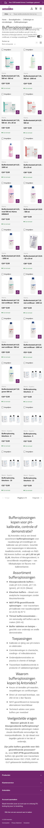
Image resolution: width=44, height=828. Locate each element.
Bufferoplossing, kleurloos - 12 (30, 479)
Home (4, 20)
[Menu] (40, 8)
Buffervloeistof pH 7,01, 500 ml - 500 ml (11, 77)
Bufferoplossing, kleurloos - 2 (30, 390)
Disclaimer (27, 823)
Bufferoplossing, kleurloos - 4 (8, 435)
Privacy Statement (17, 823)
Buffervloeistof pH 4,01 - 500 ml (33, 122)
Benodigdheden (15, 20)
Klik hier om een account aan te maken (18, 812)
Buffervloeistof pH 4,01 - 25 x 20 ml (33, 166)
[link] (8, 498)
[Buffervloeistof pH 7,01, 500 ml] (11, 61)
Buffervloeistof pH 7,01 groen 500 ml (10, 390)
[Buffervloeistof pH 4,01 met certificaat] (11, 329)
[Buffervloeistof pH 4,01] (33, 105)
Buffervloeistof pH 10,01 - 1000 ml (11, 257)
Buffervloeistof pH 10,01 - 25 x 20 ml (33, 257)
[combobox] (22, 14)
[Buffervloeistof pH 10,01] (33, 194)
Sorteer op (5, 41)
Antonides (9, 819)
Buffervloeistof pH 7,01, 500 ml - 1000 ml (33, 77)
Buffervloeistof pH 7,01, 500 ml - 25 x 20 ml (11, 121)
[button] (36, 8)
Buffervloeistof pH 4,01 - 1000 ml (11, 166)
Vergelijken (32, 36)
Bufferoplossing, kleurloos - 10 (8, 479)
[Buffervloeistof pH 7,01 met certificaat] (11, 285)
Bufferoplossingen (21, 22)
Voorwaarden (6, 823)
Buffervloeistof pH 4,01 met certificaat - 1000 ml (33, 346)
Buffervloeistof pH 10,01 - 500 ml (33, 210)
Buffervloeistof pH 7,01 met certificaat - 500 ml (10, 301)
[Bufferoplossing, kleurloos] (33, 374)
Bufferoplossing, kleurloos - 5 (30, 435)
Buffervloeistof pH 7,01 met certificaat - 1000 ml (33, 302)
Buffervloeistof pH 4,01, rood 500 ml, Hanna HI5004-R (11, 211)
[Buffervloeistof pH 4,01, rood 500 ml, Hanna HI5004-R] (11, 194)
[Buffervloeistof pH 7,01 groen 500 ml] (11, 374)
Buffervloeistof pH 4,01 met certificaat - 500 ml (10, 346)
